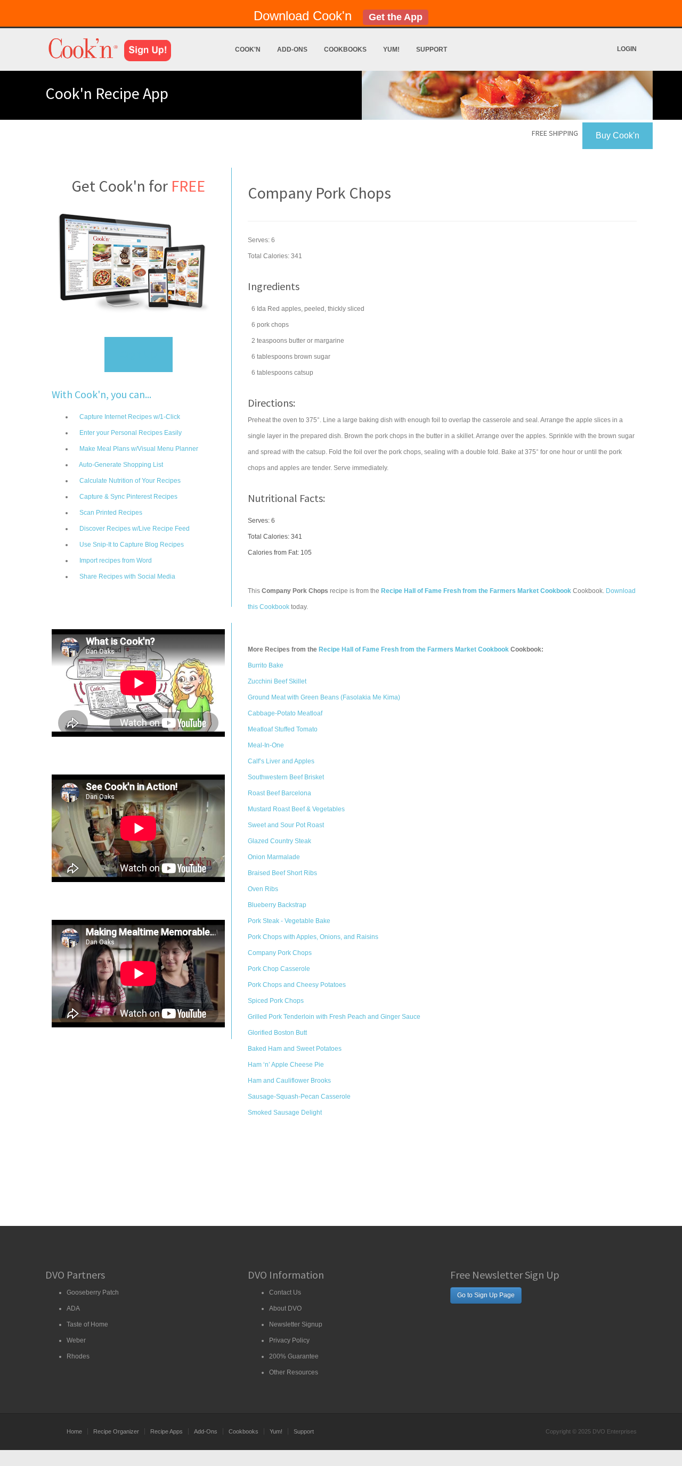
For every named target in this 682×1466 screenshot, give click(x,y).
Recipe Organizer (116, 1431)
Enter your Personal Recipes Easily (130, 432)
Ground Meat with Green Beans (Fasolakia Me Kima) (324, 697)
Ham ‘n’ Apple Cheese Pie (286, 1064)
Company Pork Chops (280, 953)
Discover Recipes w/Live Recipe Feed (134, 528)
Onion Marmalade (274, 857)
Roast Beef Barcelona (279, 793)
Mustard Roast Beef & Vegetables (296, 809)
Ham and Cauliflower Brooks (289, 1080)
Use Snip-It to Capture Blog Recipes (131, 544)
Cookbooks (345, 49)
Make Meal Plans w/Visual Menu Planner (138, 448)
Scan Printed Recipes (110, 512)
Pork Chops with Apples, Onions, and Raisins (313, 937)
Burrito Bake (265, 665)
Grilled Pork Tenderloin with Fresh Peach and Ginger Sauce (334, 1016)
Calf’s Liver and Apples (281, 761)
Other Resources (293, 1372)
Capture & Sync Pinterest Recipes (127, 496)
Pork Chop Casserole (279, 969)
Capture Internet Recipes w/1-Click (129, 417)
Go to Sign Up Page (486, 1295)
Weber (76, 1340)
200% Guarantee (294, 1356)
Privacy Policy (289, 1340)
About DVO (285, 1308)
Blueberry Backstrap (277, 905)
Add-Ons (292, 49)
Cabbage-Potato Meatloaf (285, 713)
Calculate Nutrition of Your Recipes (129, 480)
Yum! (391, 49)
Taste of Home (87, 1324)
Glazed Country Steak (279, 841)
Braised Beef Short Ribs (282, 873)
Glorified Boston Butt (277, 1032)
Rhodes (78, 1356)
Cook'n (248, 49)
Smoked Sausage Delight (285, 1112)
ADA (73, 1308)
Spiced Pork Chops (276, 1000)
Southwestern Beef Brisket (286, 777)
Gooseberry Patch (93, 1292)
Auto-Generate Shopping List (120, 464)
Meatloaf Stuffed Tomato (283, 729)
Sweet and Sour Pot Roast (286, 825)
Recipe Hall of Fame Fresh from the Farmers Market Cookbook (414, 649)
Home (74, 1431)
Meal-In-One (266, 745)
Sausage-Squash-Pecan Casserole (299, 1096)
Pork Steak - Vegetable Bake (289, 921)
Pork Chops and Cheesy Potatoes (297, 985)
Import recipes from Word (115, 560)
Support (431, 49)
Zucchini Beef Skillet (277, 681)
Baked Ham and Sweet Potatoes (295, 1048)
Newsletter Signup (295, 1324)
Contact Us (285, 1292)
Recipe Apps (166, 1431)
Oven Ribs (263, 889)
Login (627, 49)
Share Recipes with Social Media (126, 576)
